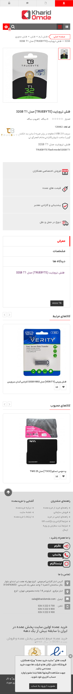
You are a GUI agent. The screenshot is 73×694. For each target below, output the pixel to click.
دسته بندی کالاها (67, 27)
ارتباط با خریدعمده (22, 516)
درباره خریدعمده (23, 507)
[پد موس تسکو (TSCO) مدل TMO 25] (42, 441)
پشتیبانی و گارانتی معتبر (47, 205)
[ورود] (9, 3)
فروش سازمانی (61, 512)
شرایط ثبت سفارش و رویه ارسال (55, 527)
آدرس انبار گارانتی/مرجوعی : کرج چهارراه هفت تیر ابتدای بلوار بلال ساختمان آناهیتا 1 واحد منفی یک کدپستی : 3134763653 (33, 583)
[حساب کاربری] (63, 3)
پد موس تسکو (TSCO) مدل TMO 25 (48, 471)
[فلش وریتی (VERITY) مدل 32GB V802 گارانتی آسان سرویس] (42, 352)
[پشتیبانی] (27, 3)
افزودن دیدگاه (33, 119)
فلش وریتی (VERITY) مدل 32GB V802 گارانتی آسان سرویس (36, 381)
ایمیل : (47, 599)
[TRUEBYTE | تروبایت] (10, 132)
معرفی (61, 241)
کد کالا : (66, 127)
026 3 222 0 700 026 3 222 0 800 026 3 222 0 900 (46, 609)
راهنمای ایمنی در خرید (57, 516)
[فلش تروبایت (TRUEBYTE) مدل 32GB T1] (64, 54)
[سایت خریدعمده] (36, 14)
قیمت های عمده (51, 188)
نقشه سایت (25, 512)
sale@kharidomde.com (44, 599)
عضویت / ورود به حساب (43, 686)
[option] (64, 54)
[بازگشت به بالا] (8, 492)
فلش (32, 36)
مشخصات (59, 251)
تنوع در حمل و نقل (50, 222)
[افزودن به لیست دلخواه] (63, 387)
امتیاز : (67, 119)
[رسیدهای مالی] (45, 3)
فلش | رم (43, 36)
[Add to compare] (57, 387)
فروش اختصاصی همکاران (47, 171)
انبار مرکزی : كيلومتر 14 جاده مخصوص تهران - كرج (38, 590)
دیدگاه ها (59, 261)
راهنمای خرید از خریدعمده (55, 507)
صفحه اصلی (59, 36)
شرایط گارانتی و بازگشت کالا (55, 521)
